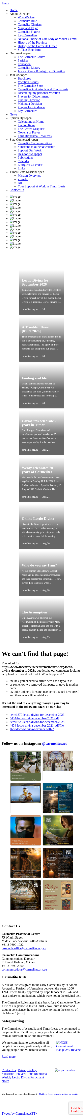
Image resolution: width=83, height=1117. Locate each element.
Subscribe (8, 1073)
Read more (9, 1056)
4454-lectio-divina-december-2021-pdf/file (37, 725)
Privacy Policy (27, 1070)
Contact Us (9, 1070)
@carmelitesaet (54, 743)
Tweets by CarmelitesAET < (20, 1113)
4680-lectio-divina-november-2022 (32, 729)
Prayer (20, 1073)
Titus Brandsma (37, 1073)
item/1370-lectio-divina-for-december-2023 (37, 714)
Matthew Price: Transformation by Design (58, 1094)
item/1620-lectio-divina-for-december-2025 (37, 722)
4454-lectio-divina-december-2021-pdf (34, 718)
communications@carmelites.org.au (24, 969)
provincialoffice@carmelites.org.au (24, 948)
